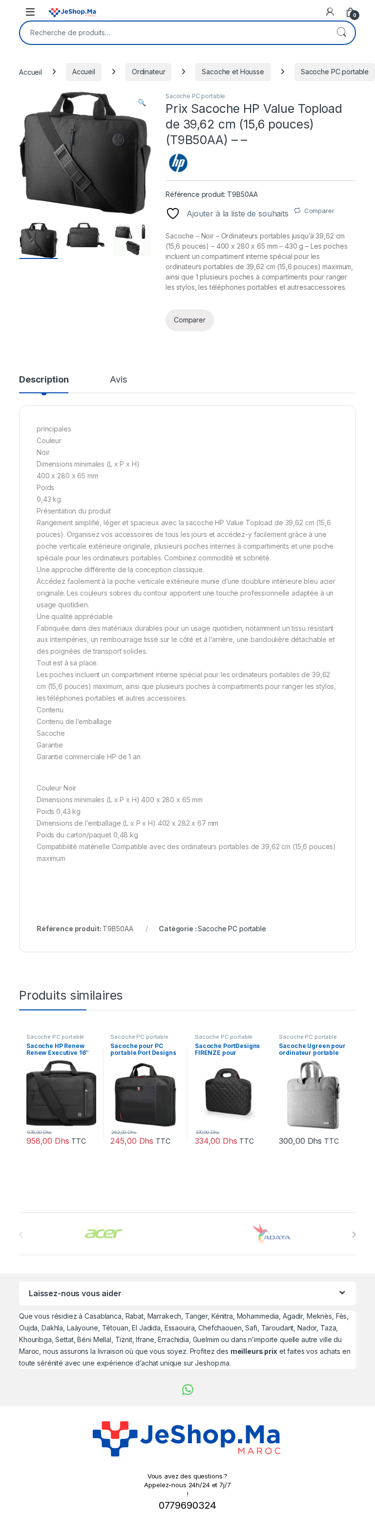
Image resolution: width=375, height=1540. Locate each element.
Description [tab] (43, 380)
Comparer (319, 210)
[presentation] (354, 1234)
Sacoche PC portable (335, 71)
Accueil (30, 71)
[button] (142, 102)
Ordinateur (149, 71)
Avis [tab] (118, 380)
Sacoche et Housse (233, 71)
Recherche (341, 32)
